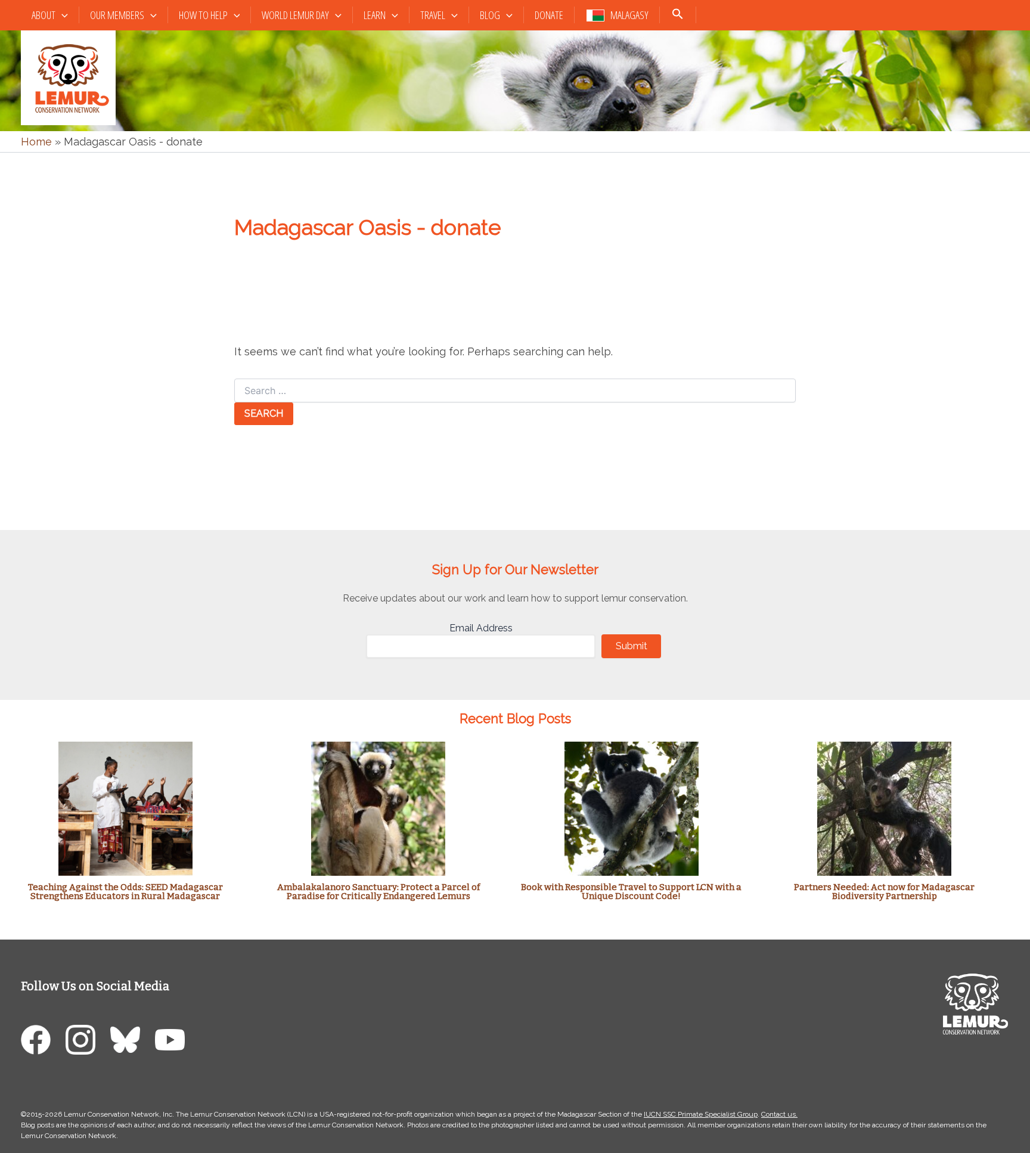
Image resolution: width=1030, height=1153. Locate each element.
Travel (432, 15)
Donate (549, 15)
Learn (375, 15)
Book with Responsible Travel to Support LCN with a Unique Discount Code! (631, 891)
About (43, 15)
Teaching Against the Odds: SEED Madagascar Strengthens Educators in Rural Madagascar (125, 891)
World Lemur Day (295, 15)
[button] (61, 15)
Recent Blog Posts (515, 718)
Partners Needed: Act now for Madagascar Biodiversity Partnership (884, 891)
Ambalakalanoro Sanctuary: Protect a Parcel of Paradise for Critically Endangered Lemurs (378, 891)
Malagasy (629, 15)
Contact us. (779, 1114)
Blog (490, 15)
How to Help (203, 15)
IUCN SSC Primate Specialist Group (701, 1114)
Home (36, 141)
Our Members (117, 15)
